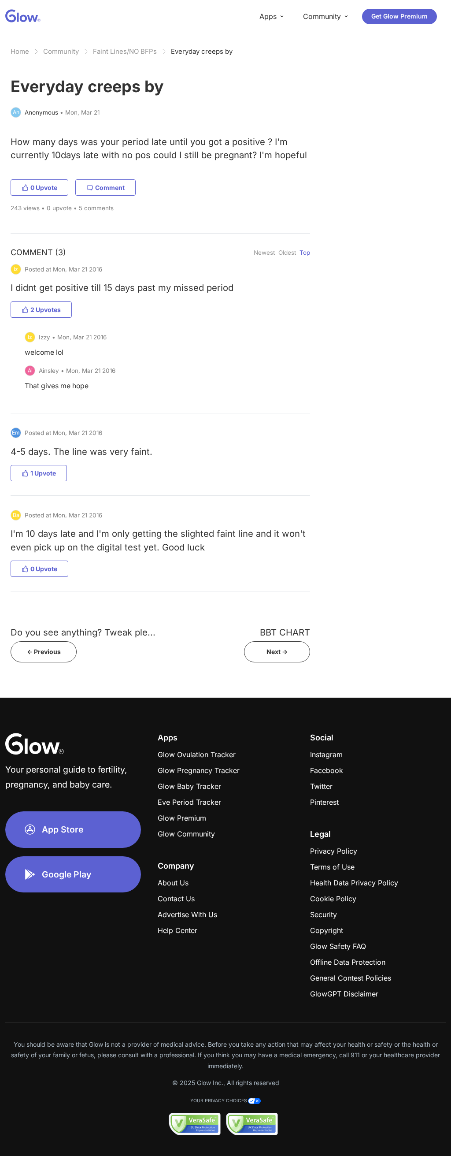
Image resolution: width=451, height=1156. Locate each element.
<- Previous (44, 651)
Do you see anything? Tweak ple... (83, 632)
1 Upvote (43, 473)
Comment (110, 187)
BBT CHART (285, 632)
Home (20, 51)
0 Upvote (43, 187)
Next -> (277, 651)
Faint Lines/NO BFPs (125, 51)
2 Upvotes (45, 309)
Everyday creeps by (202, 51)
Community (61, 51)
